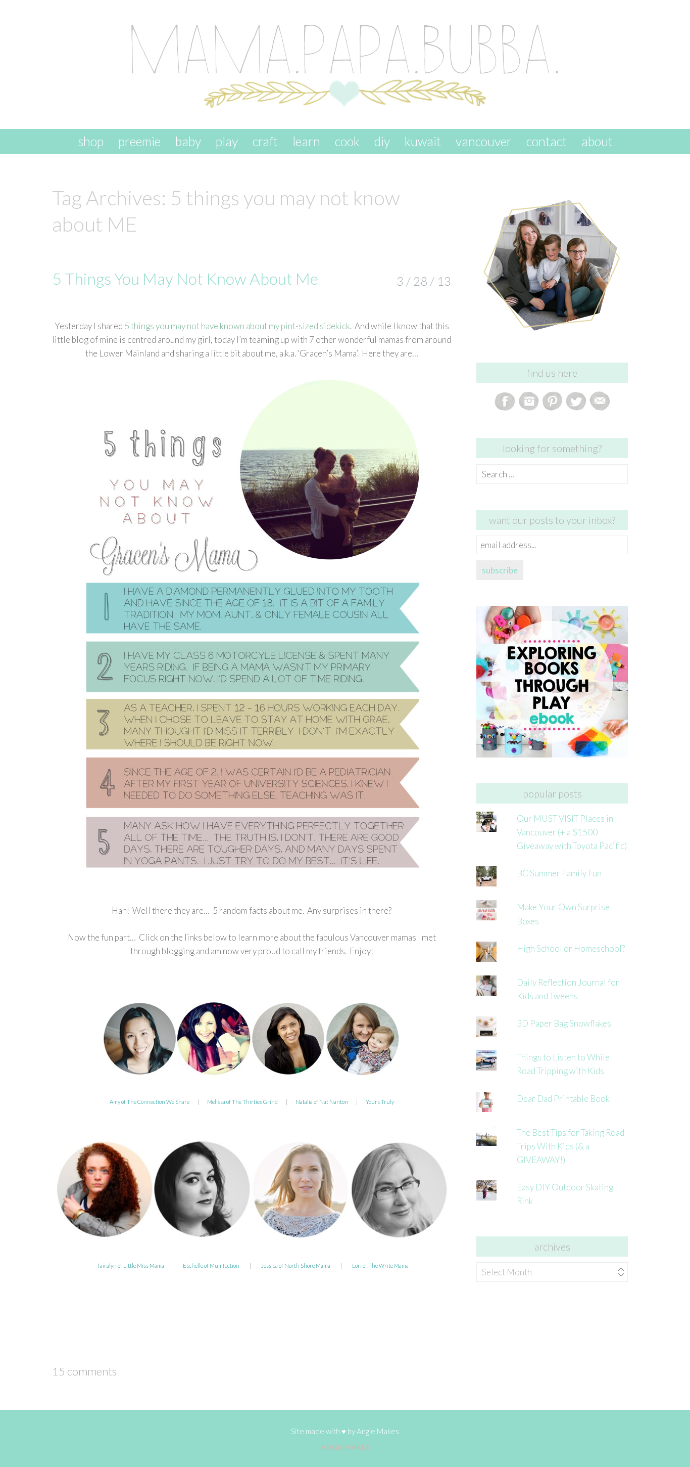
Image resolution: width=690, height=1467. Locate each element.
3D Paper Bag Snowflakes (564, 1023)
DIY (382, 141)
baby (188, 141)
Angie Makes (378, 1431)
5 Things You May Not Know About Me (185, 278)
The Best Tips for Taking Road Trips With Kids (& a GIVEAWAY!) (570, 1146)
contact (546, 141)
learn (306, 141)
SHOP (91, 141)
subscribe (500, 570)
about (597, 141)
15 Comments (84, 1371)
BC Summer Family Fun (559, 873)
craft (265, 141)
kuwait (423, 141)
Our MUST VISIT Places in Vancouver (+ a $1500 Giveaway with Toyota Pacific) (572, 832)
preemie (139, 141)
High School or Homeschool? (571, 948)
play (227, 141)
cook (347, 141)
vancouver (484, 141)
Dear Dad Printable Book (563, 1098)
